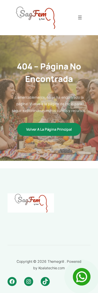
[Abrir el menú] (80, 17)
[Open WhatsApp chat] (81, 277)
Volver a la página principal (49, 129)
